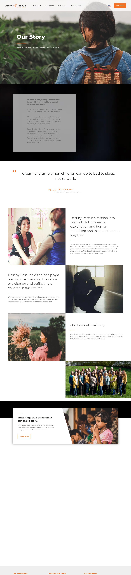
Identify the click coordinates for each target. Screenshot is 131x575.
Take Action (75, 6)
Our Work (49, 6)
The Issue (37, 6)
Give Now (120, 5)
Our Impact (62, 6)
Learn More (24, 436)
